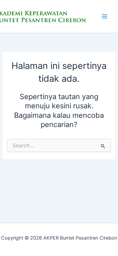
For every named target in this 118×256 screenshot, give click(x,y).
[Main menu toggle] (104, 16)
